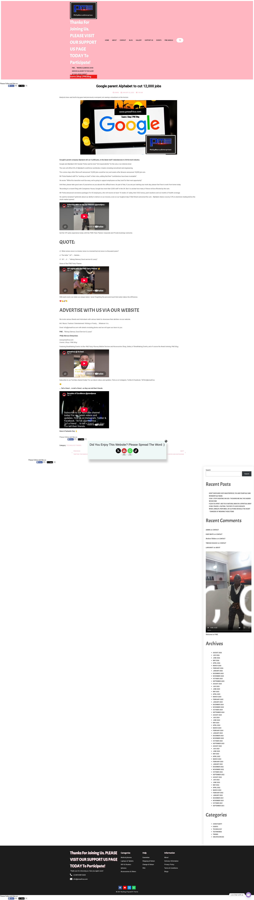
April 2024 (216, 725)
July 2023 (216, 748)
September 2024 (218, 712)
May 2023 (216, 754)
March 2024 (217, 728)
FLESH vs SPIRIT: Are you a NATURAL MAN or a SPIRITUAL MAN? (230, 503)
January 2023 (218, 764)
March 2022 (217, 790)
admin (208, 530)
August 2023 (217, 746)
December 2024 (218, 704)
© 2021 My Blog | (121, 892)
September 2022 (218, 774)
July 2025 (216, 686)
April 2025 (216, 694)
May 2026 (216, 660)
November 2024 (218, 707)
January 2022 (218, 795)
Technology (217, 829)
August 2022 (217, 777)
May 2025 (216, 691)
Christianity (217, 824)
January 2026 (218, 671)
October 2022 (218, 772)
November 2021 (218, 800)
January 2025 (218, 702)
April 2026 (216, 663)
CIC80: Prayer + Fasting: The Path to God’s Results (227, 506)
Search (208, 470)
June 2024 (216, 720)
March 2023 (217, 759)
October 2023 (218, 741)
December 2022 (218, 767)
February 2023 (218, 761)
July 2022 (216, 780)
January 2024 (218, 733)
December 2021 (218, 798)
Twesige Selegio (211, 543)
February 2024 (218, 730)
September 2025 (218, 681)
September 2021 (218, 805)
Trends (215, 834)
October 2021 (218, 803)
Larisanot (209, 547)
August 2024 (217, 715)
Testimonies (217, 832)
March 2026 (217, 665)
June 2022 (216, 782)
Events (215, 826)
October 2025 (218, 678)
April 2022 (216, 787)
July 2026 (216, 655)
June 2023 (216, 751)
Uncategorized (218, 837)
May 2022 (216, 785)
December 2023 (218, 735)
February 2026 (218, 668)
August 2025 (217, 684)
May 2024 (216, 722)
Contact (216, 530)
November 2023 (218, 738)
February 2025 (218, 699)
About (218, 547)
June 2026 (216, 658)
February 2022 (218, 793)
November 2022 (218, 769)
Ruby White (210, 534)
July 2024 (216, 717)
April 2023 (216, 756)
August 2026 (217, 652)
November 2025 (218, 676)
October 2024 (218, 710)
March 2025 (217, 697)
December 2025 (218, 673)
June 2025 (216, 689)
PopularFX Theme (132, 892)
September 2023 (218, 743)
